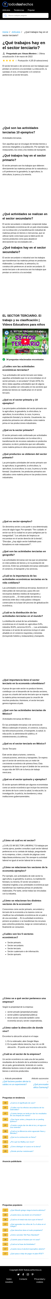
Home (5, 32)
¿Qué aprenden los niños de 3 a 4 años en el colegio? (28, 1225)
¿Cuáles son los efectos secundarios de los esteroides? (27, 1109)
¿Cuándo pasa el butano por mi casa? (25, 1240)
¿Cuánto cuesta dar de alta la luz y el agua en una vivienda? (28, 1126)
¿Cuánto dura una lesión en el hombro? (25, 1215)
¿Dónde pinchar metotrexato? (22, 1151)
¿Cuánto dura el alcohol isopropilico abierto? (27, 1249)
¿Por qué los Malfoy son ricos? (22, 1142)
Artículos (6, 10)
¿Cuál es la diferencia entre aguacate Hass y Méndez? (27, 1132)
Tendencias (19, 10)
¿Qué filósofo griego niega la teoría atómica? (27, 1210)
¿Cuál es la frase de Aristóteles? (22, 1244)
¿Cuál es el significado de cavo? (22, 1103)
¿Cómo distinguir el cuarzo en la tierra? (25, 1147)
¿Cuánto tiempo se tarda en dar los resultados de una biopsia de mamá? (28, 1114)
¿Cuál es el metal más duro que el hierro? (26, 1220)
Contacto (23, 1279)
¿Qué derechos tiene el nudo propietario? (26, 1230)
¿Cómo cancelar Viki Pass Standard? (24, 1235)
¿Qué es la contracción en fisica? (23, 1137)
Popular (31, 10)
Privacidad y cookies (39, 1280)
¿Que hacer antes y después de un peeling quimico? (27, 1120)
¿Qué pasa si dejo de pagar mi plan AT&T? (27, 1254)
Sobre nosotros (9, 1280)
